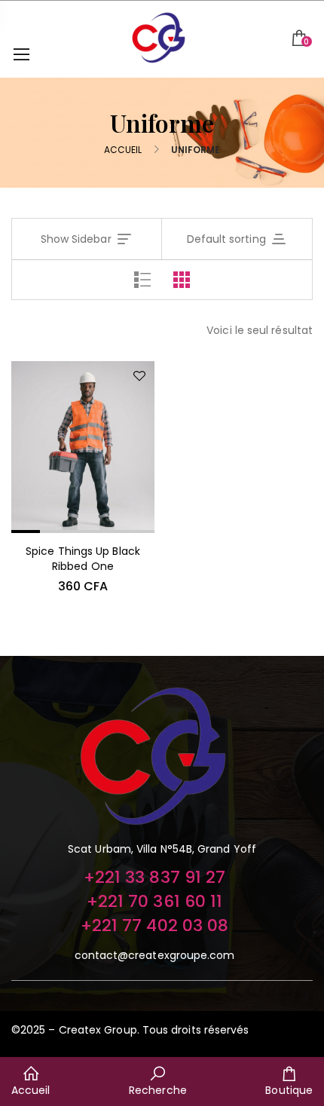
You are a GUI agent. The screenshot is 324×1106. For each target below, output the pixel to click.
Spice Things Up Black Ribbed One (83, 559)
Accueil (123, 149)
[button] (162, 759)
